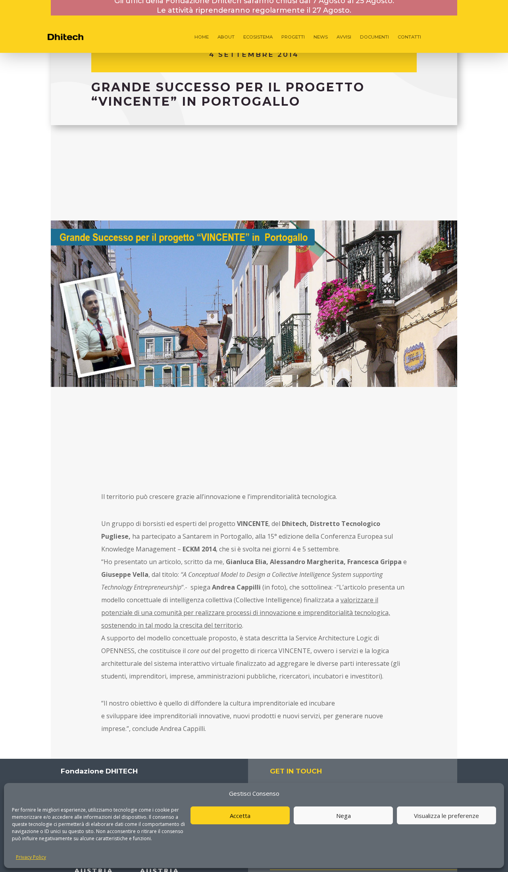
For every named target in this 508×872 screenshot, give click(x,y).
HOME (201, 37)
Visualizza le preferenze (446, 816)
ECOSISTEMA (258, 37)
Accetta (240, 816)
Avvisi (344, 37)
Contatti (409, 37)
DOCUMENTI (374, 37)
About (226, 37)
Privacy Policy (31, 857)
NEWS (321, 37)
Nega (343, 816)
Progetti (293, 37)
